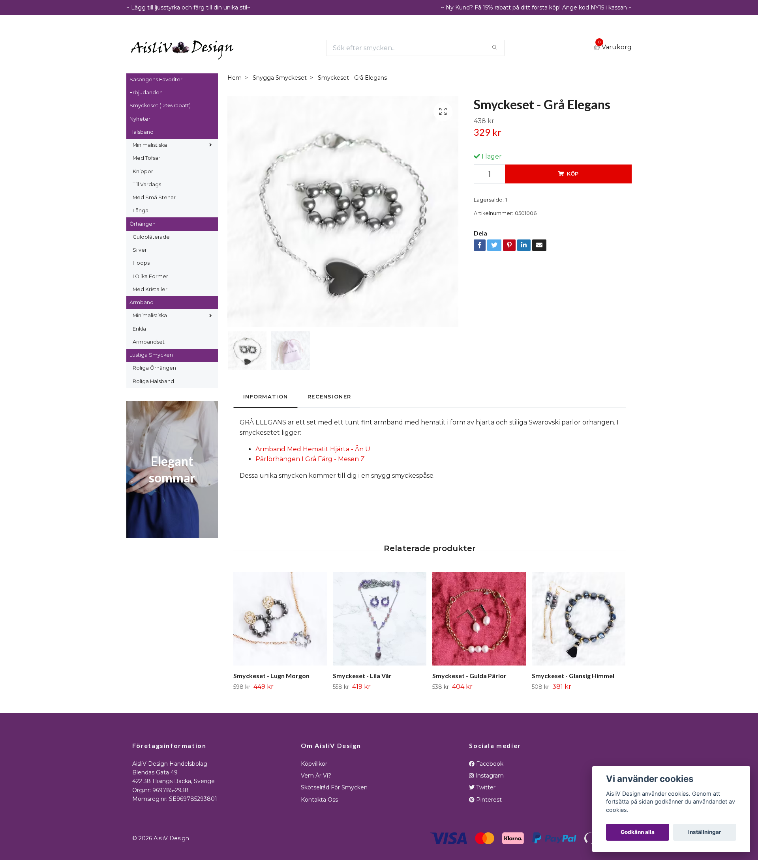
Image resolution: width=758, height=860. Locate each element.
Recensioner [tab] (329, 397)
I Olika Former (150, 276)
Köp (572, 174)
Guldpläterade (151, 237)
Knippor (143, 171)
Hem (234, 77)
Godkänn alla (638, 832)
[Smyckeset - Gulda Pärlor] (479, 619)
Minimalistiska (150, 145)
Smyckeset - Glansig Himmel (573, 675)
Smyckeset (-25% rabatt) (160, 105)
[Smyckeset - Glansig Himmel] (578, 619)
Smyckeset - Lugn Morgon (271, 675)
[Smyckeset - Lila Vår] (379, 619)
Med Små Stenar (154, 197)
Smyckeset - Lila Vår (362, 675)
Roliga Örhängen (154, 368)
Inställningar (704, 832)
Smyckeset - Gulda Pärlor (469, 675)
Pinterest (488, 799)
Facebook (489, 763)
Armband (141, 302)
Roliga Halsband (153, 381)
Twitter (485, 787)
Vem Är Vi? (316, 775)
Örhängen (142, 224)
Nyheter (139, 119)
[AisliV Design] (182, 48)
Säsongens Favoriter (155, 79)
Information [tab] (265, 397)
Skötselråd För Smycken (334, 787)
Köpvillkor (314, 763)
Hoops (141, 263)
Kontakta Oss (319, 799)
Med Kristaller (150, 289)
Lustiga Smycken (151, 355)
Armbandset (149, 342)
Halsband (141, 132)
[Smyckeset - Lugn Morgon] (280, 619)
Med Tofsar (146, 158)
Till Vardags (147, 184)
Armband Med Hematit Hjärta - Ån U (312, 449)
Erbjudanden (146, 92)
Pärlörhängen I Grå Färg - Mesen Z (310, 459)
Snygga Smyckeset (280, 77)
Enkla (139, 329)
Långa (140, 210)
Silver (140, 250)
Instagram (489, 775)
